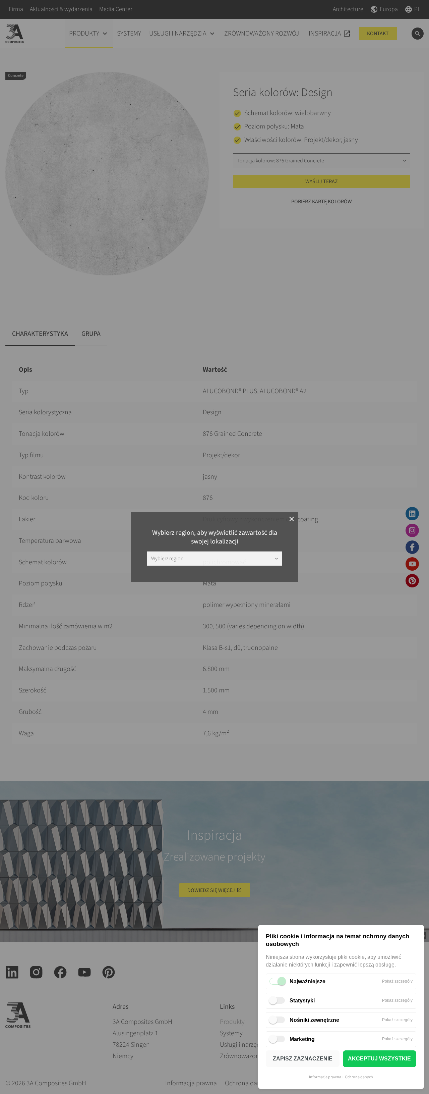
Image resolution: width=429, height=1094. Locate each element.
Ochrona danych (359, 1077)
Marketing (302, 1039)
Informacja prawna (325, 1077)
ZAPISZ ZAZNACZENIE (302, 1058)
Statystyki (302, 1000)
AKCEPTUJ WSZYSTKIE (379, 1058)
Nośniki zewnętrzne (314, 1020)
